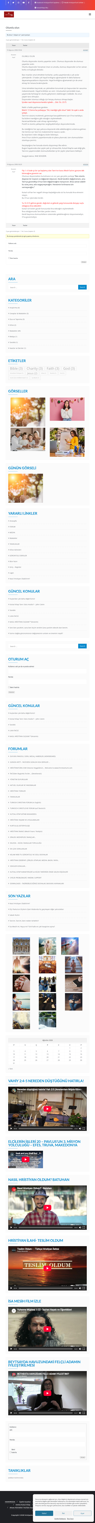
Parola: (10, 251)
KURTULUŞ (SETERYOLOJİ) (20, 826)
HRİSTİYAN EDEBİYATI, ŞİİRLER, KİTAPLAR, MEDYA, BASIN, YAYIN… (34, 860)
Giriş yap (84, 262)
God (69, 368)
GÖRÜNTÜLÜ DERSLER (18, 555)
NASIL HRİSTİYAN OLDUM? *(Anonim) (24, 622)
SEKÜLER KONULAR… (18, 866)
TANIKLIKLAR (14, 544)
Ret (63, 1513)
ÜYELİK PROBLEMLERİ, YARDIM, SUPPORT (25, 878)
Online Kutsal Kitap (23, 1505)
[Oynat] (11, 1128)
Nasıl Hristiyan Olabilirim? (20, 579)
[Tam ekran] (84, 1128)
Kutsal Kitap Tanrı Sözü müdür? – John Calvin (27, 604)
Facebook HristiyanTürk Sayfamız (48, 3)
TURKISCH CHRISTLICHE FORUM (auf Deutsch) (27, 808)
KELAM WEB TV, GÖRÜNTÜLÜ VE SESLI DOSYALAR (29, 854)
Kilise (12, 325)
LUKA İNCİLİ (14, 616)
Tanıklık (12, 342)
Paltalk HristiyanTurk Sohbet (73, 3)
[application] (47, 1109)
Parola (10, 677)
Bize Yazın (70, 1519)
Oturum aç (11, 692)
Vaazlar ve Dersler (17, 348)
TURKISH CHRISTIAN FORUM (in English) (25, 802)
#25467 (85, 50)
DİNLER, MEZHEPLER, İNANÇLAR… (23, 837)
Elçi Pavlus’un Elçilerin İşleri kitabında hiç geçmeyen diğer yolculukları (37, 909)
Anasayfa (13, 521)
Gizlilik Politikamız (60, 1519)
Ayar (82, 1513)
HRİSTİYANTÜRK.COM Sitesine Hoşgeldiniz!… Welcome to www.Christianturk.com (41, 768)
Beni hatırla (14, 258)
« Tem (10, 1069)
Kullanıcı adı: (12, 243)
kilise (43, 373)
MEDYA (12, 532)
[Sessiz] (80, 1128)
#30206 (85, 164)
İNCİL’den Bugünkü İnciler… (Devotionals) (26, 773)
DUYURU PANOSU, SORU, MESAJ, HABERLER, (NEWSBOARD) (32, 756)
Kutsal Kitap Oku (42, 8)
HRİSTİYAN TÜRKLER (18, 791)
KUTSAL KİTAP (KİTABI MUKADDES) (23, 814)
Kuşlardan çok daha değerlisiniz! (22, 599)
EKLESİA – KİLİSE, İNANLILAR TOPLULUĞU (25, 843)
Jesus (32, 373)
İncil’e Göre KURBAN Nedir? (19, 378)
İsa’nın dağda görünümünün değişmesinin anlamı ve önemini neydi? (36, 633)
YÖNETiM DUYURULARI (19, 779)
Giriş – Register (15, 567)
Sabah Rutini (15, 915)
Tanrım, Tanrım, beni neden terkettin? (24, 921)
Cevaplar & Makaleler (18, 313)
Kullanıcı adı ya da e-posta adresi (21, 666)
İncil (62, 373)
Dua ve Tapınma (16, 319)
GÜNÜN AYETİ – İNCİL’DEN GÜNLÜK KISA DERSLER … (30, 762)
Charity (35, 368)
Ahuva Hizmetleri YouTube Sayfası (22, 1507)
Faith (53, 368)
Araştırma (13, 308)
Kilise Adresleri (15, 550)
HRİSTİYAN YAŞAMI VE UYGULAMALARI (24, 820)
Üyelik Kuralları (25, 1502)
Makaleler (13, 331)
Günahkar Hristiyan (16, 373)
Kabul (44, 1513)
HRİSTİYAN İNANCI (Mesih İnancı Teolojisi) (26, 831)
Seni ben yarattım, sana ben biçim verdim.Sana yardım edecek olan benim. (39, 628)
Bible (16, 368)
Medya (12, 336)
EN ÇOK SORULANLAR (18, 849)
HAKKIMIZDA (10, 1502)
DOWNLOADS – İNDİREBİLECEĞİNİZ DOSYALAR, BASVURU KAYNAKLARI (37, 883)
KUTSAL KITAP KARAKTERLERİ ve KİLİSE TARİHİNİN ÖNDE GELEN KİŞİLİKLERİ (39, 872)
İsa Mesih (35, 378)
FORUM (12, 527)
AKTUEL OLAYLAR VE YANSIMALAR (23, 785)
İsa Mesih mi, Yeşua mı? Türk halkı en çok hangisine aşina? (32, 926)
